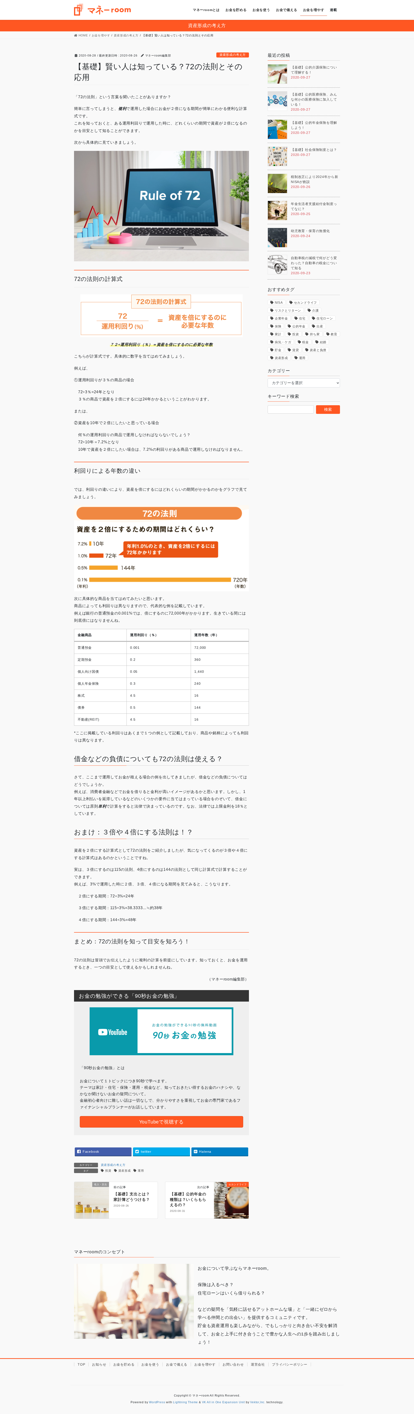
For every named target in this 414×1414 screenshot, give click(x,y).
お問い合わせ (233, 1364)
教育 (334, 334)
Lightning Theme (185, 1402)
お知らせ (99, 1364)
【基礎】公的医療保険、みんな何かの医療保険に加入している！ (314, 99)
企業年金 (281, 318)
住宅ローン (324, 318)
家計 (278, 334)
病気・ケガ (283, 342)
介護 (315, 310)
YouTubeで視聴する (161, 1121)
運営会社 (258, 1364)
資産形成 (124, 1170)
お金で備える (176, 1364)
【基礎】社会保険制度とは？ (314, 150)
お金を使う (150, 1364)
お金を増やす (205, 1364)
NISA (279, 302)
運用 (141, 1170)
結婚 (323, 342)
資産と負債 (318, 350)
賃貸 (295, 350)
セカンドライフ (305, 302)
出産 (319, 326)
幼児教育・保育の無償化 (310, 231)
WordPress (157, 1402)
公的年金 (298, 326)
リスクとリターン (288, 310)
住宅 (302, 318)
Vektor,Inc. (257, 1402)
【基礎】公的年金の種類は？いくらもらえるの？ (188, 1199)
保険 (278, 326)
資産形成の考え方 (232, 55)
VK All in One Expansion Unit (223, 1402)
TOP (81, 1364)
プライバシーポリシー (289, 1364)
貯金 (278, 350)
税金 (305, 342)
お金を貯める (124, 1364)
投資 (108, 1170)
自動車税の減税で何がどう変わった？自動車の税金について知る (314, 263)
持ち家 (315, 334)
